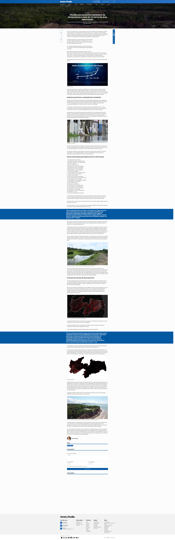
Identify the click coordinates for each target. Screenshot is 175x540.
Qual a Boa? (82, 4)
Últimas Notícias (62, 4)
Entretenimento (89, 4)
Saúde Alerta (96, 526)
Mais (113, 4)
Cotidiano (87, 528)
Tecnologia (88, 530)
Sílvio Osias (96, 525)
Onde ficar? (78, 525)
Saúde (87, 529)
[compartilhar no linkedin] (61, 39)
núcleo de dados (70, 445)
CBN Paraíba (106, 527)
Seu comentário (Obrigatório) (72, 453)
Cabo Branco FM (107, 526)
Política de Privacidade (107, 531)
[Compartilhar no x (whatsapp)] (61, 32)
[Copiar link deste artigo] (61, 41)
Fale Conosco (106, 530)
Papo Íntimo (96, 528)
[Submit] (113, 1)
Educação (87, 525)
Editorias (102, 4)
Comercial (106, 529)
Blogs (96, 4)
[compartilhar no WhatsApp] (61, 30)
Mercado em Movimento (97, 527)
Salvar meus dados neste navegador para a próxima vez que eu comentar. (77, 466)
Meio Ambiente (88, 531)
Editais (108, 4)
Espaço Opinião (106, 532)
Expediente (106, 528)
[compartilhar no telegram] (61, 34)
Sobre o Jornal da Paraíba (108, 525)
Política (76, 4)
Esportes (69, 4)
